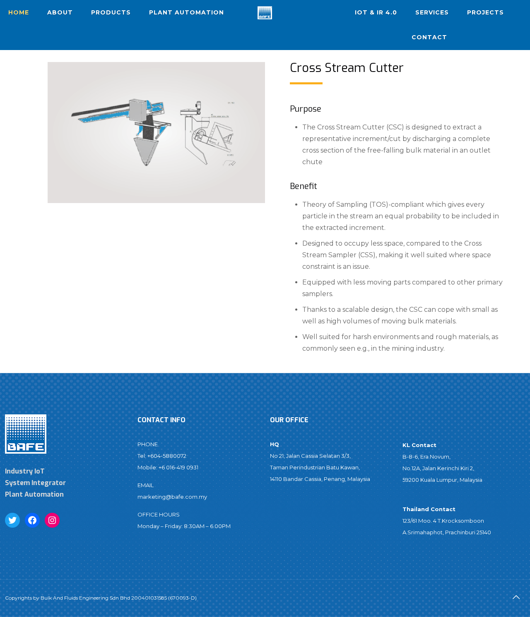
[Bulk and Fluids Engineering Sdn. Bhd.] (264, 12)
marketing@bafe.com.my (172, 496)
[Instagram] (52, 520)
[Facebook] (32, 520)
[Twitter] (12, 520)
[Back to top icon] (516, 597)
